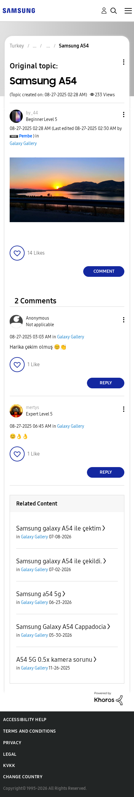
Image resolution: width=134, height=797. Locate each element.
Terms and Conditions (29, 731)
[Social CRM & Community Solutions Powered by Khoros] (108, 698)
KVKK (9, 765)
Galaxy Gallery (23, 143)
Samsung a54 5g (38, 594)
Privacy (12, 742)
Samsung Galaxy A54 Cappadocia (61, 626)
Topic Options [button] (113, 62)
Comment (103, 271)
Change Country (22, 777)
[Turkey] (18, 10)
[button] (113, 114)
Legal (10, 754)
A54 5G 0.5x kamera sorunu (54, 659)
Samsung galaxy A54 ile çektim (58, 528)
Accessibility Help (24, 719)
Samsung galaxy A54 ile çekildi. (59, 561)
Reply (106, 383)
